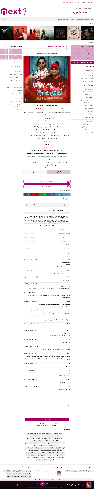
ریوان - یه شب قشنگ (88, 103)
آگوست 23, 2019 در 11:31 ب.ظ (31, 324)
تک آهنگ (84, 2)
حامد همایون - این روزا (88, 92)
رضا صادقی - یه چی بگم (88, 114)
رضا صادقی (28, 471)
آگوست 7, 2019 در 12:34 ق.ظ (31, 277)
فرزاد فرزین (22, 476)
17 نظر (35, 172)
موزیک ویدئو (73, 2)
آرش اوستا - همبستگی (17, 93)
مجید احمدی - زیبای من (88, 81)
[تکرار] (33, 483)
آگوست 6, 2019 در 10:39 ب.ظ (31, 259)
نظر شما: (67, 406)
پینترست (35, 195)
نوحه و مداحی (88, 56)
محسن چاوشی (21, 471)
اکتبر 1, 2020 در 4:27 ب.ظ (30, 371)
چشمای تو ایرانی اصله (51, 124)
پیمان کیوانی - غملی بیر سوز (87, 130)
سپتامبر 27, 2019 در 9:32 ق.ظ (31, 346)
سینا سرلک (21, 474)
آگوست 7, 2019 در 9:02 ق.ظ (30, 284)
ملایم (77, 56)
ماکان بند (40, 226)
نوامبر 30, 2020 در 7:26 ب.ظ (30, 379)
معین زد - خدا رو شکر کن (87, 127)
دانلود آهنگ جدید (53, 105)
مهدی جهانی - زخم (89, 111)
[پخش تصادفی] (51, 483)
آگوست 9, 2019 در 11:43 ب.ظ (31, 310)
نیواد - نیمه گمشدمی (88, 73)
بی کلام (88, 59)
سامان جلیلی (28, 476)
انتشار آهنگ (65, 2)
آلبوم (79, 2)
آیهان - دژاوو (19, 98)
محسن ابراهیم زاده (8, 471)
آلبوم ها (79, 471)
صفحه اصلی (91, 471)
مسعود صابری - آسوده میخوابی (86, 100)
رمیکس (77, 59)
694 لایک (59, 172)
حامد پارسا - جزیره (89, 97)
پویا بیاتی (15, 471)
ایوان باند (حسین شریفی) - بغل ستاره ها (13, 87)
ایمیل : (67, 400)
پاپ (88, 51)
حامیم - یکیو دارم (89, 70)
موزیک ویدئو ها (72, 471)
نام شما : (67, 394)
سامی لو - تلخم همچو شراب (87, 76)
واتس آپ (43, 195)
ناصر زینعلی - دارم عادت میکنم (15, 104)
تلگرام (66, 195)
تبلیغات (66, 471)
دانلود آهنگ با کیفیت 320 (54, 182)
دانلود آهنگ (90, 2)
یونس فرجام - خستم (17, 90)
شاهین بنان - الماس (89, 108)
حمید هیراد (16, 476)
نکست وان (47, 121)
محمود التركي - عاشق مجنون (87, 78)
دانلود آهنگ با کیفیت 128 (54, 186)
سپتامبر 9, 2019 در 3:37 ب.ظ (30, 339)
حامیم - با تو (19, 109)
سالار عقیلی (15, 474)
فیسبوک (51, 195)
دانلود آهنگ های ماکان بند (63, 229)
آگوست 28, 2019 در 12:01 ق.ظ (31, 331)
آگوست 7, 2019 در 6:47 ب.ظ (30, 301)
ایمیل (27, 195)
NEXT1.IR (47, 144)
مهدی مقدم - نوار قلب (88, 105)
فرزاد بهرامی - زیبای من (17, 66)
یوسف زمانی (9, 474)
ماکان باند (47, 105)
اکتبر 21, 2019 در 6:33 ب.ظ (30, 353)
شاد (88, 53)
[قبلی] (37, 483)
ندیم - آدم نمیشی (18, 85)
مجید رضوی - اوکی (89, 89)
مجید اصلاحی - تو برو (88, 121)
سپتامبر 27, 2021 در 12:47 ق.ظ (31, 386)
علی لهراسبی (10, 476)
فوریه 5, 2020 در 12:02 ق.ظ (30, 364)
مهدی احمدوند (27, 474)
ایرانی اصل (47, 118)
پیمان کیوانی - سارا (89, 132)
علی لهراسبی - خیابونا (88, 94)
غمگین (77, 53)
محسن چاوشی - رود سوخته (16, 101)
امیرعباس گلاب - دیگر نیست (16, 107)
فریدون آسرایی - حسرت (88, 124)
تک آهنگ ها (53, 226)
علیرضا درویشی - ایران (17, 96)
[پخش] (42, 483)
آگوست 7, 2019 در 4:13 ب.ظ (30, 293)
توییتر (59, 195)
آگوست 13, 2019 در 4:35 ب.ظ (31, 317)
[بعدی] (47, 483)
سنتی (77, 51)
